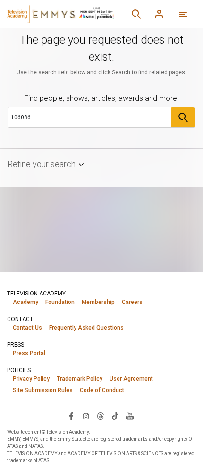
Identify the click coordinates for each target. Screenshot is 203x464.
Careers (132, 302)
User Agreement (131, 378)
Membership (98, 302)
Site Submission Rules (43, 390)
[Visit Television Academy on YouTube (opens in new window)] (130, 415)
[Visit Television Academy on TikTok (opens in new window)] (115, 415)
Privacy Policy (31, 378)
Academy (25, 302)
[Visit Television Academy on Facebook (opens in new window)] (71, 415)
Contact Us (27, 327)
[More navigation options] (183, 14)
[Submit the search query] (183, 117)
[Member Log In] (159, 14)
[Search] (136, 14)
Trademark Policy (79, 378)
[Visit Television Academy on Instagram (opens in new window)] (86, 415)
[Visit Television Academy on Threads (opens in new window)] (100, 415)
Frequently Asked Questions (86, 327)
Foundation (60, 302)
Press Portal (29, 353)
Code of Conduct (102, 390)
